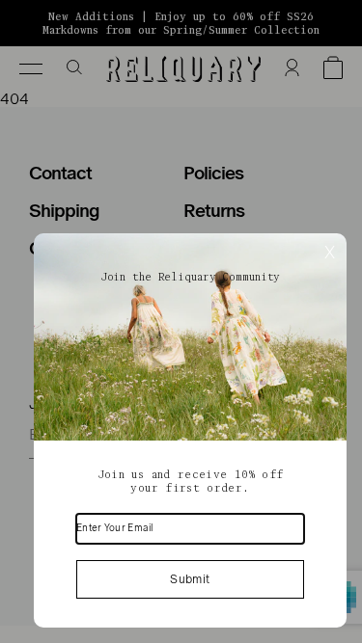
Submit (189, 579)
